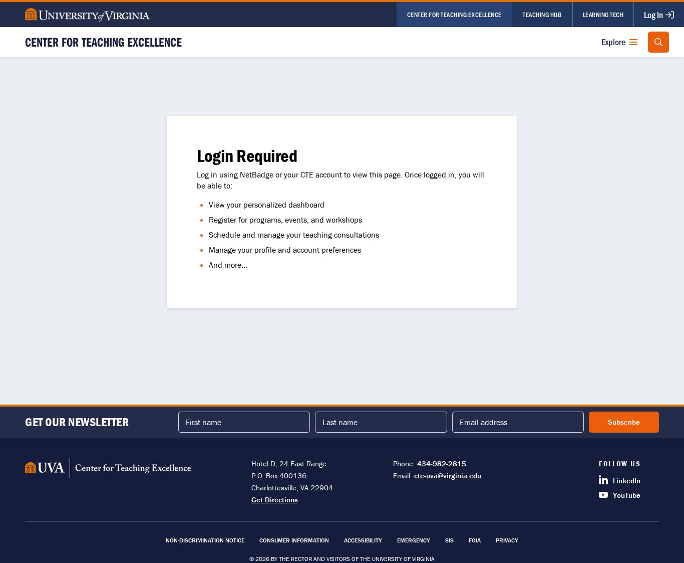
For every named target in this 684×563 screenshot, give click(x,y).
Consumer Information (294, 540)
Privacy (507, 540)
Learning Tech (603, 14)
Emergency (413, 540)
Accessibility (363, 540)
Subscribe (624, 422)
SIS (449, 540)
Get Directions (274, 499)
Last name (340, 422)
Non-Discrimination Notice (205, 540)
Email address (483, 422)
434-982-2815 (441, 463)
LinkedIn (626, 480)
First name (203, 422)
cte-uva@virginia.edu (447, 475)
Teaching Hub (542, 14)
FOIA (475, 540)
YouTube (626, 495)
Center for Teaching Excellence (454, 14)
